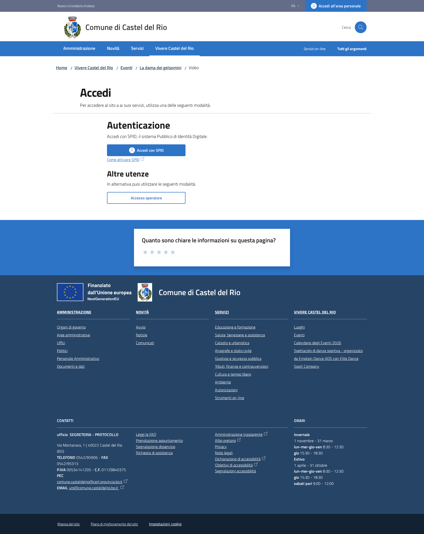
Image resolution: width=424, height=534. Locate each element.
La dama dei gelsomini (160, 67)
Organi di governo (71, 327)
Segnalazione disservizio (155, 447)
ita (293, 5)
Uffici (61, 343)
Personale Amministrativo (78, 358)
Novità (142, 312)
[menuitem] (79, 48)
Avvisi (141, 327)
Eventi (126, 67)
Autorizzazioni (226, 390)
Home (61, 67)
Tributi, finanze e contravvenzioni (241, 366)
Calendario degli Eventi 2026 (317, 343)
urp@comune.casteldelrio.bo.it (94, 488)
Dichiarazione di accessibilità (238, 459)
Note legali (224, 453)
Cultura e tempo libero (233, 374)
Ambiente (223, 382)
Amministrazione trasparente (239, 434)
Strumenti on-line (229, 398)
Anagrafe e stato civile (233, 351)
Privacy (221, 447)
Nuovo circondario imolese (76, 5)
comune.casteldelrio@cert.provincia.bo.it (89, 482)
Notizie (141, 335)
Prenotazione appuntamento (159, 440)
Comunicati (145, 343)
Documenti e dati (71, 366)
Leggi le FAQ (146, 434)
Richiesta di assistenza (154, 453)
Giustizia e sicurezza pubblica (238, 358)
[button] (361, 27)
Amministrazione (74, 312)
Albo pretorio (225, 440)
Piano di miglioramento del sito (114, 524)
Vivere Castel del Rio (94, 67)
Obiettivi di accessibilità (234, 465)
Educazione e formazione (235, 327)
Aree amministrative (73, 335)
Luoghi (299, 327)
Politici (62, 351)
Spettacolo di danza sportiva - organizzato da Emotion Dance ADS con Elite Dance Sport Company (328, 358)
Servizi (222, 312)
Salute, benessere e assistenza (240, 335)
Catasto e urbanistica (232, 343)
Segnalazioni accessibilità (235, 471)
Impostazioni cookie (165, 524)
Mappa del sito (68, 524)
